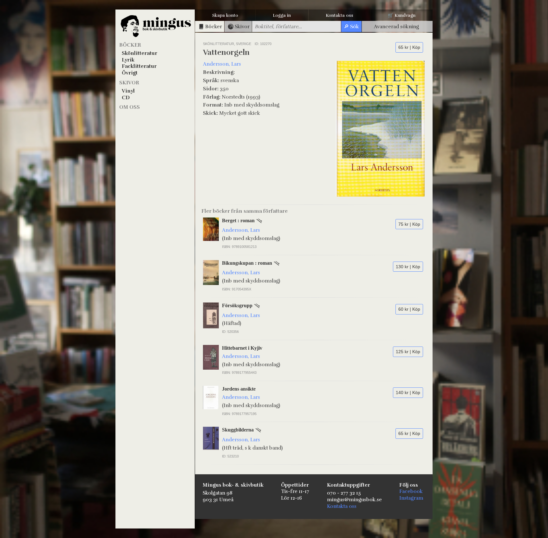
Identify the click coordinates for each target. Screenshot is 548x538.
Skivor (129, 83)
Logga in (282, 15)
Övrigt (130, 73)
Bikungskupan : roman (247, 263)
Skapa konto (225, 15)
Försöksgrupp (237, 305)
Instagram (411, 498)
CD (126, 97)
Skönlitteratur (139, 53)
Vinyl (128, 91)
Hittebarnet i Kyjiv (242, 348)
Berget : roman (238, 220)
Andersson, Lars (222, 64)
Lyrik (128, 60)
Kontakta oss (339, 15)
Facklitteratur (139, 66)
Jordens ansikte (239, 389)
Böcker (130, 45)
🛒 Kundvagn (401, 15)
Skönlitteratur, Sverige (227, 44)
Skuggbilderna (238, 429)
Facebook (411, 491)
